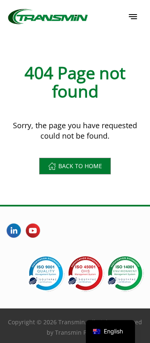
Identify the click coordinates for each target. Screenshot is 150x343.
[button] (133, 16)
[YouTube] (32, 230)
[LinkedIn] (13, 230)
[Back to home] (48, 16)
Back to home (80, 166)
